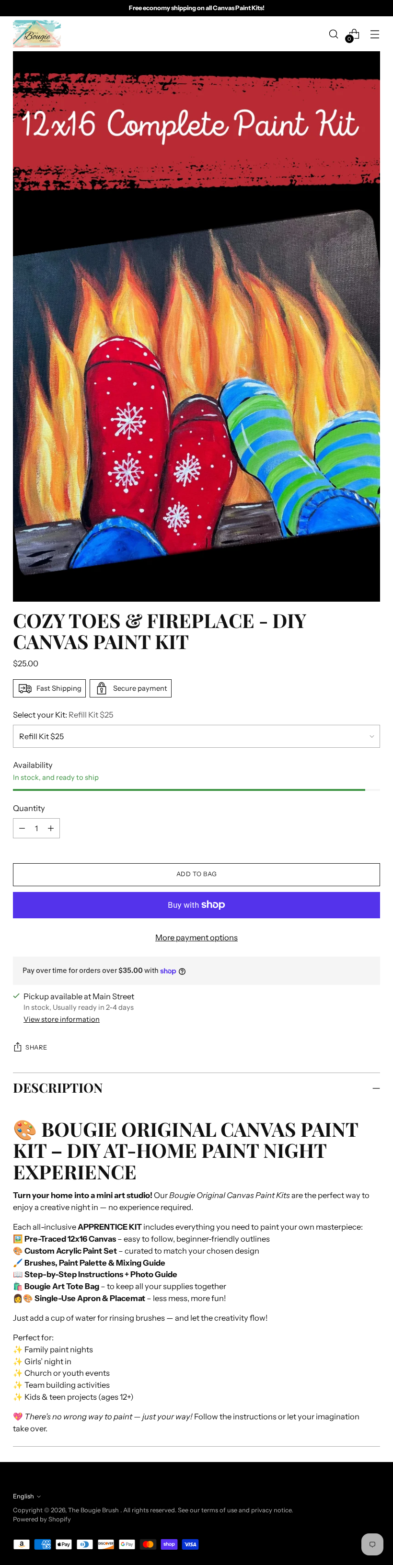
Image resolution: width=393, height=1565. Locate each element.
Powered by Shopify (42, 1519)
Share (36, 1047)
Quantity (29, 808)
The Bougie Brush (94, 1510)
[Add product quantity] (22, 828)
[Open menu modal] (375, 34)
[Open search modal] (334, 34)
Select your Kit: (63, 715)
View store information (61, 1019)
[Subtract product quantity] (50, 828)
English (23, 1496)
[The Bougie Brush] (37, 33)
